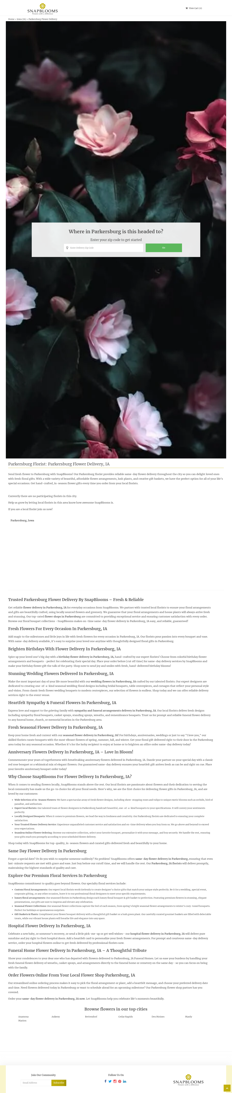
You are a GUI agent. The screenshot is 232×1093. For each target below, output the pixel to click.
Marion (22, 1020)
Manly (188, 1016)
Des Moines (158, 1016)
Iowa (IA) (22, 19)
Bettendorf (91, 1016)
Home (11, 19)
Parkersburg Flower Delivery (43, 19)
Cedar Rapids (125, 1016)
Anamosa (23, 1016)
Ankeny (56, 1016)
